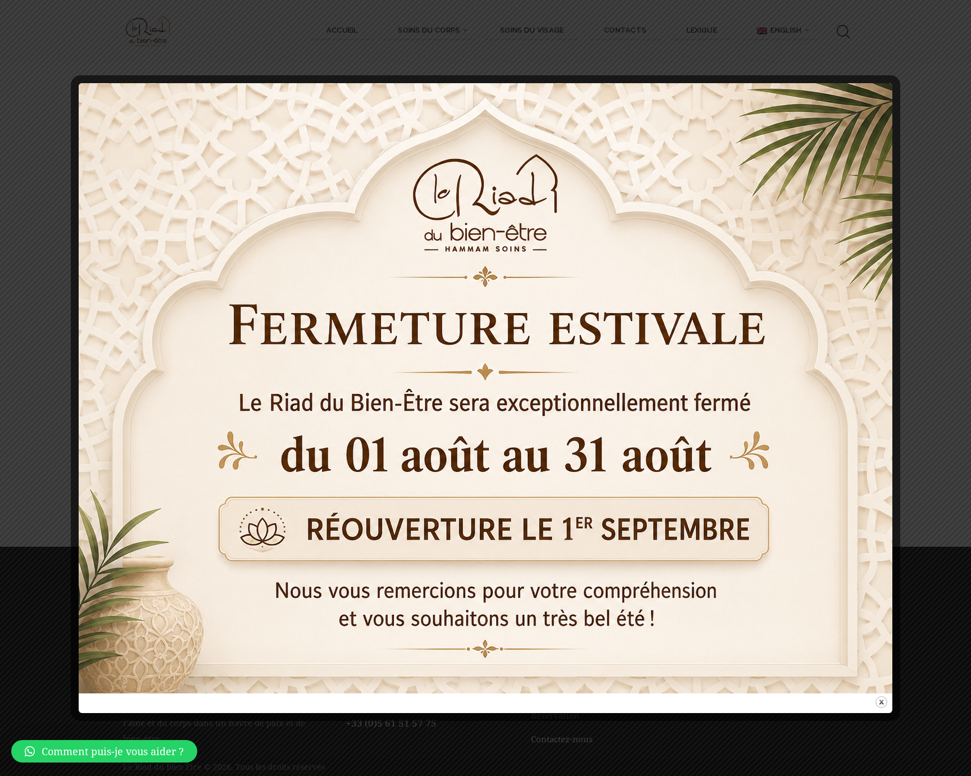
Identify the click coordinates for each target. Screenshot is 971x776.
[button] (104, 751)
